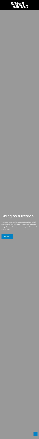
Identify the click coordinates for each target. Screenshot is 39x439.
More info (6, 236)
